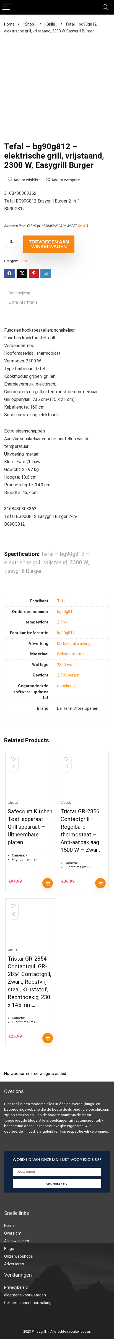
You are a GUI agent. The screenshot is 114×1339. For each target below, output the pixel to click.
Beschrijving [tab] (19, 293)
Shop (29, 24)
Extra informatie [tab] (23, 302)
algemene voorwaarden (25, 1295)
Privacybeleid (16, 1287)
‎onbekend (66, 686)
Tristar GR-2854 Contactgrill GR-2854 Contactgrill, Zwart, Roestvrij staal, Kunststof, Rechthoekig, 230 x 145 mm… (29, 981)
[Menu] (6, 7)
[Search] (105, 7)
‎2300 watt (66, 664)
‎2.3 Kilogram (68, 675)
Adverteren (14, 1264)
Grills (50, 24)
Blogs (9, 1248)
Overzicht (13, 1233)
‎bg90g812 (66, 611)
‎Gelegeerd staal (71, 654)
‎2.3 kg (62, 622)
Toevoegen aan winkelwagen (49, 244)
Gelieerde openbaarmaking (27, 1303)
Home (9, 24)
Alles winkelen (16, 1241)
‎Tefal (61, 601)
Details (82, 226)
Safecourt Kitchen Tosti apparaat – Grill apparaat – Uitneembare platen (30, 826)
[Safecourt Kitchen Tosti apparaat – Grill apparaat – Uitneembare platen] (30, 778)
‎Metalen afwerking (73, 643)
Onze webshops (18, 1256)
